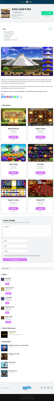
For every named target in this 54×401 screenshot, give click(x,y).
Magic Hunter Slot (9, 277)
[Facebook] (2, 68)
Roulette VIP (40, 171)
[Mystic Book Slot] (13, 96)
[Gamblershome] (27, 2)
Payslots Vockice (13, 171)
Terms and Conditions (24, 369)
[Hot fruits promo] (4, 347)
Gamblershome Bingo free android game (19, 316)
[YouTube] (48, 358)
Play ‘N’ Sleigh (12, 333)
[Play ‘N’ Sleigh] (4, 338)
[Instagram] (7, 68)
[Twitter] (12, 68)
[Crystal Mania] (2, 270)
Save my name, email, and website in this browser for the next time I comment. (23, 226)
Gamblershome (17, 12)
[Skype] (18, 68)
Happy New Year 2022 (14, 324)
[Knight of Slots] (40, 96)
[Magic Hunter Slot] (2, 280)
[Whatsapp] (15, 68)
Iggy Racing (8, 249)
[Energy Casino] (4, 308)
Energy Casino (12, 302)
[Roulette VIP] (40, 167)
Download (46, 13)
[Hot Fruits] (40, 132)
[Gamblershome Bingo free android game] (4, 321)
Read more (14, 110)
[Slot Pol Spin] (13, 132)
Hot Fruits (40, 135)
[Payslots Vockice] (13, 167)
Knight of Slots (40, 99)
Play (7, 254)
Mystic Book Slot (13, 99)
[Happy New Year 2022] (4, 330)
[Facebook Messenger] (5, 68)
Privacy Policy (31, 369)
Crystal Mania (8, 268)
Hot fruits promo (13, 341)
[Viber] (10, 68)
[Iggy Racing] (2, 251)
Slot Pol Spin (13, 135)
